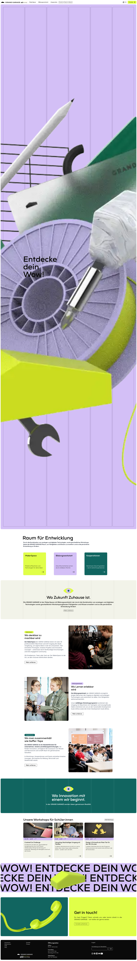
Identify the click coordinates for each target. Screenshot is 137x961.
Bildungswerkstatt (43, 2)
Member (131, 2)
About (70, 2)
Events (61, 2)
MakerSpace (32, 2)
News (65, 2)
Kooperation (54, 2)
